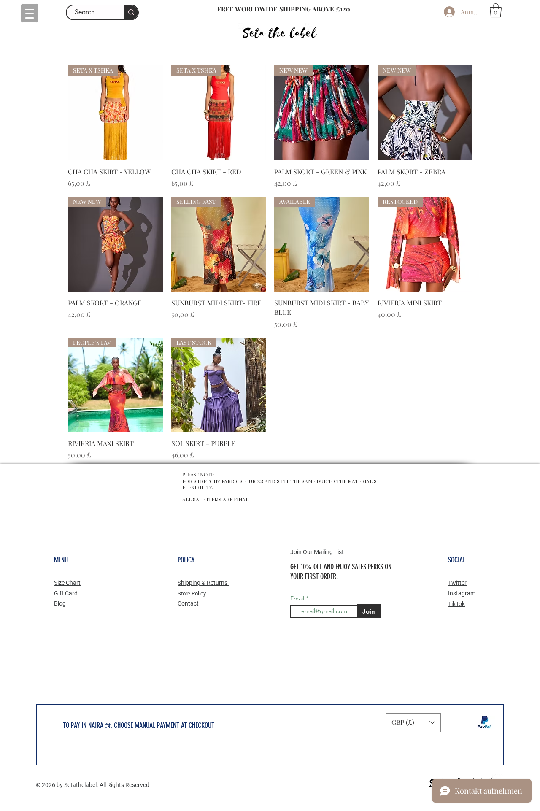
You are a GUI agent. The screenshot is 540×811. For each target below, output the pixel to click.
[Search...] (131, 12)
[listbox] (413, 722)
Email (298, 598)
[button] (496, 10)
